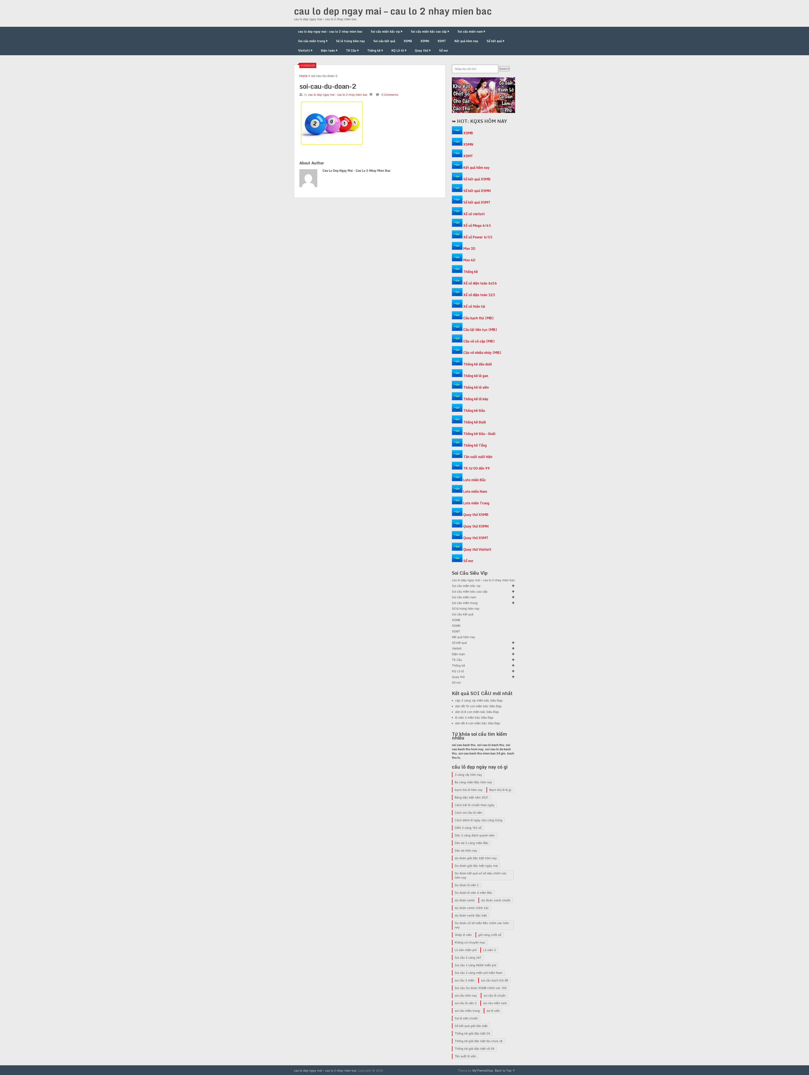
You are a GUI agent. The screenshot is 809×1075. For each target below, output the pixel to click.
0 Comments (390, 94)
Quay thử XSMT (475, 538)
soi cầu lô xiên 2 (466, 1003)
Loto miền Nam (475, 491)
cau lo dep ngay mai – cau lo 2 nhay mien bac (393, 11)
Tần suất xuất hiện (477, 456)
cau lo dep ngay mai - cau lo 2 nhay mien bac (337, 94)
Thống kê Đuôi (474, 422)
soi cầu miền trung (467, 1010)
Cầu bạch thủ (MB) (478, 318)
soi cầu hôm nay (466, 995)
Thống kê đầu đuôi (477, 364)
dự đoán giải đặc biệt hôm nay (476, 858)
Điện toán (328, 50)
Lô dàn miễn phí (466, 950)
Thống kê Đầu (474, 410)
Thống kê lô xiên (476, 387)
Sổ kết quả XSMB (476, 179)
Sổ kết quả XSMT (476, 202)
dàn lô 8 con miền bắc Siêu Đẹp (477, 712)
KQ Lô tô (397, 50)
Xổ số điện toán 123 (479, 295)
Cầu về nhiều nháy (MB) (482, 352)
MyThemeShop (482, 1070)
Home (303, 76)
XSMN (425, 41)
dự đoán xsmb (465, 900)
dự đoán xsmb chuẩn (495, 900)
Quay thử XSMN (476, 526)
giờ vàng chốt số (489, 935)
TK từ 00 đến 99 (476, 468)
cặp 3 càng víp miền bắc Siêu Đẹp (479, 700)
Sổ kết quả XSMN (477, 190)
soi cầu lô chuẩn (495, 995)
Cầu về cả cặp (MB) (479, 341)
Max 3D (469, 248)
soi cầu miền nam (495, 1003)
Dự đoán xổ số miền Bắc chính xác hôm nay (482, 925)
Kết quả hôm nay (466, 41)
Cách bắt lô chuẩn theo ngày (474, 805)
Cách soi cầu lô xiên (468, 812)
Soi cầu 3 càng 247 (468, 957)
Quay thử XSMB (475, 514)
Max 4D (469, 260)
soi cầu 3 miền (464, 980)
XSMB (408, 41)
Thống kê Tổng (475, 445)
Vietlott (304, 50)
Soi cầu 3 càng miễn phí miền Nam (478, 972)
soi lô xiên (493, 1010)
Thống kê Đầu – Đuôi (479, 433)
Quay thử (421, 50)
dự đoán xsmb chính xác (472, 908)
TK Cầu (351, 50)
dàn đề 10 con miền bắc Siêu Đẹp (478, 706)
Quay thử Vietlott (477, 549)
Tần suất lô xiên (465, 1056)
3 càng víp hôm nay (468, 774)
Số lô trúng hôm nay (350, 41)
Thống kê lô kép (475, 399)
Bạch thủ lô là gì (500, 790)
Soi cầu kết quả (384, 41)
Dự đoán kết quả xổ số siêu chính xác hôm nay (480, 875)
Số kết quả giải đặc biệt (471, 1026)
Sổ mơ (443, 50)
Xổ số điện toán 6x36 (480, 283)
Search (504, 68)
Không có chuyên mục (470, 942)
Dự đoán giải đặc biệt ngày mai (476, 865)
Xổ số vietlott (474, 214)
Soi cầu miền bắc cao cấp (429, 31)
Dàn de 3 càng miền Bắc (472, 843)
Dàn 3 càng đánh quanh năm (475, 835)
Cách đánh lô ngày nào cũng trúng (478, 820)
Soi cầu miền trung (311, 41)
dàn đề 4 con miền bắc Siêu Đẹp (477, 723)
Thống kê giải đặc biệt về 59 (474, 1048)
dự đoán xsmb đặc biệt (471, 915)
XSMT (442, 41)
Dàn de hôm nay (466, 850)
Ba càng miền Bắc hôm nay (473, 782)
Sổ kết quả (494, 41)
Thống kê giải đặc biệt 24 (472, 1033)
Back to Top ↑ (505, 1070)
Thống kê (373, 50)
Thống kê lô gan (475, 375)
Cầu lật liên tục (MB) (480, 329)
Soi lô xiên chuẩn (466, 1018)
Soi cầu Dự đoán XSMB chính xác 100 (481, 988)
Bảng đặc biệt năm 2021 (471, 797)
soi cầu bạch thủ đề (494, 980)
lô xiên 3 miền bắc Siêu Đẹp (474, 717)
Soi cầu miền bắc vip (385, 31)
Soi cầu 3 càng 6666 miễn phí (475, 965)
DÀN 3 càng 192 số (468, 827)
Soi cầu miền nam (470, 31)
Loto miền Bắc (474, 480)
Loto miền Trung (476, 503)
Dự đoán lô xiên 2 (467, 885)
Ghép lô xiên (463, 935)
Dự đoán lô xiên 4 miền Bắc (473, 892)
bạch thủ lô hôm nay (469, 790)
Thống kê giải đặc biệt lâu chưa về (478, 1041)
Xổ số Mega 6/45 (477, 225)
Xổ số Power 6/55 (477, 237)
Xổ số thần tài (474, 306)
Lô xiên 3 (489, 950)
